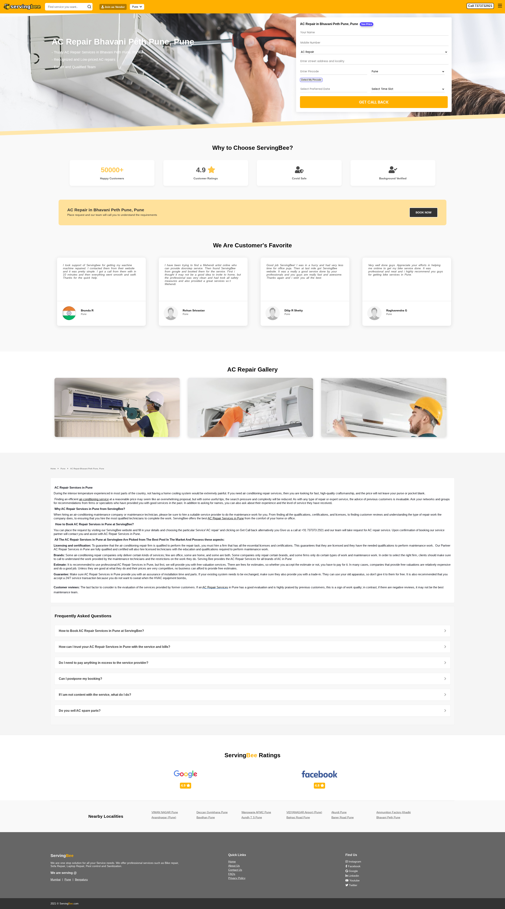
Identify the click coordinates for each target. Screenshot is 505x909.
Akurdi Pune (339, 812)
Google (353, 871)
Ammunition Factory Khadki (393, 812)
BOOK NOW (423, 212)
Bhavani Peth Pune (388, 817)
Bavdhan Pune (205, 817)
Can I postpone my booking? (80, 678)
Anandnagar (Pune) (164, 817)
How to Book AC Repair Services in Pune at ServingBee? (101, 630)
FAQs (231, 873)
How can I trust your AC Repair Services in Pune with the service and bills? (114, 646)
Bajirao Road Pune (298, 817)
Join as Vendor (114, 6)
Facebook (353, 866)
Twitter (352, 885)
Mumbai (55, 879)
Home (232, 861)
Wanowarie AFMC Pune (256, 812)
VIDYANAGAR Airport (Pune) (304, 812)
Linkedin (353, 875)
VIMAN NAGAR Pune (165, 812)
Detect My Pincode (311, 79)
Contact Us (235, 869)
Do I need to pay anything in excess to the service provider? (103, 662)
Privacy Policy (236, 878)
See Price (366, 24)
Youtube (354, 880)
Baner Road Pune (342, 817)
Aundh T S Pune (251, 817)
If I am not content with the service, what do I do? (95, 694)
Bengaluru (81, 879)
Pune (68, 879)
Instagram (354, 861)
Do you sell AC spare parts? (80, 710)
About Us (234, 865)
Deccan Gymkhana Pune (212, 812)
